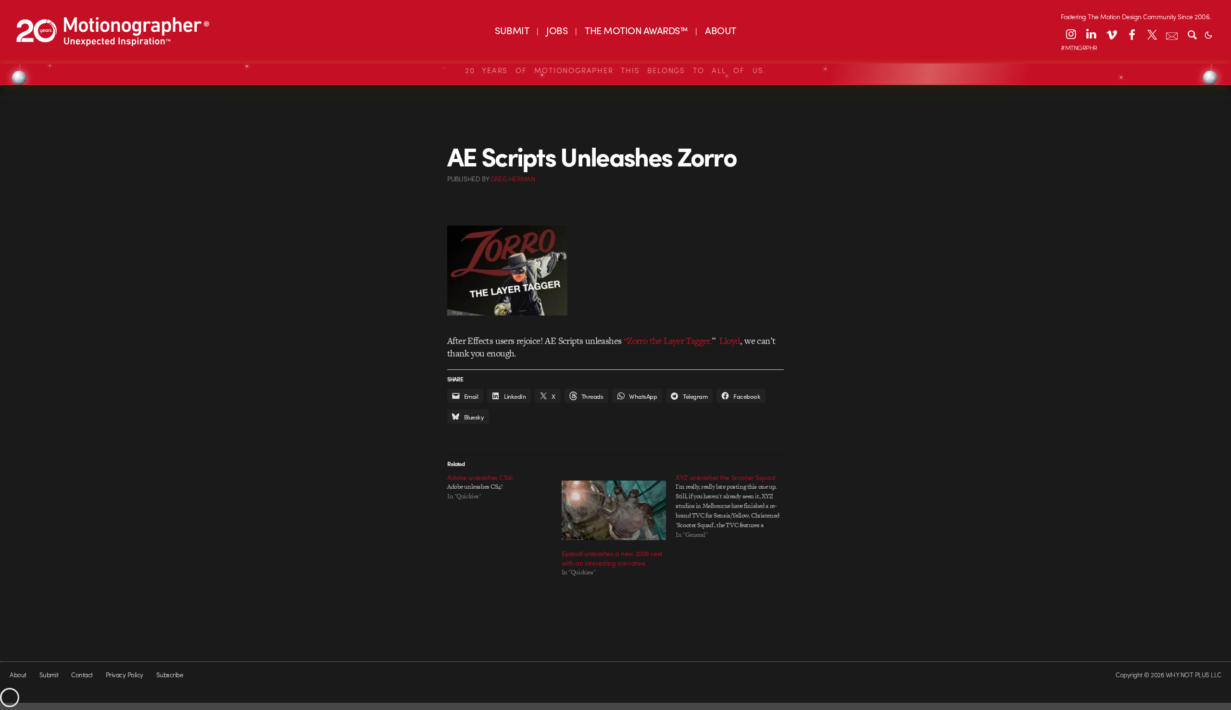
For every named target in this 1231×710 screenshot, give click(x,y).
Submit (49, 675)
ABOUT (720, 30)
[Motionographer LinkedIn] (1091, 34)
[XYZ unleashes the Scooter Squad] (733, 506)
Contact (81, 675)
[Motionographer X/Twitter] (1151, 34)
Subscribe (169, 675)
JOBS (556, 30)
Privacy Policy (124, 675)
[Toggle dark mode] (1208, 34)
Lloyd (729, 340)
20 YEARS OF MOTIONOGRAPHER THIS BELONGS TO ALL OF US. (615, 70)
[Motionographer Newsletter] (1172, 34)
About (18, 675)
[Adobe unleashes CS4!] (504, 486)
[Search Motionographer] (1192, 34)
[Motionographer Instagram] (1071, 34)
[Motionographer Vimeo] (1111, 34)
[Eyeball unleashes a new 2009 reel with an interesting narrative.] (614, 510)
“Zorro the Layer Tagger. (668, 340)
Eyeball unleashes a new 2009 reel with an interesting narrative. (612, 558)
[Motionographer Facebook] (1131, 34)
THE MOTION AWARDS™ (636, 30)
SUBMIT (512, 30)
